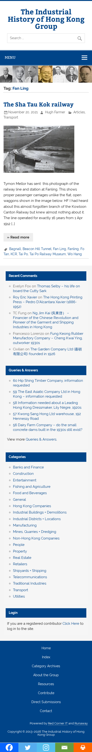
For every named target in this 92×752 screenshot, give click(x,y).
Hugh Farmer (55, 112)
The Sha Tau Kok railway (39, 104)
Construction (23, 474)
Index (46, 657)
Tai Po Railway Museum (47, 254)
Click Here (71, 623)
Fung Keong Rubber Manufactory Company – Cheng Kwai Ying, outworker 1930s (48, 338)
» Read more (18, 237)
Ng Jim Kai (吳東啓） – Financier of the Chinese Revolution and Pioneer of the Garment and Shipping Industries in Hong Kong (45, 320)
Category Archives (46, 666)
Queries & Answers (23, 370)
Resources (46, 684)
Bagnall (15, 249)
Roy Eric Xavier (25, 297)
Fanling (73, 249)
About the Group (46, 675)
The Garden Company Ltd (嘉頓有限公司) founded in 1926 (47, 351)
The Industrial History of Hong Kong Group (46, 19)
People (19, 545)
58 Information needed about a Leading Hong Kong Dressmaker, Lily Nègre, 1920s (47, 405)
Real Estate (22, 558)
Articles (79, 112)
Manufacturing (25, 525)
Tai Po (23, 254)
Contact (46, 711)
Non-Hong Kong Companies (36, 538)
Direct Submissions (46, 702)
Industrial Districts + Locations (37, 519)
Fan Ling (59, 249)
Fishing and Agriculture (31, 486)
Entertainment (24, 480)
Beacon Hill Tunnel (37, 249)
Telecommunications (30, 577)
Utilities (19, 596)
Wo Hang (74, 254)
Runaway (81, 723)
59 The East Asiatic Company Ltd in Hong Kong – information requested (46, 394)
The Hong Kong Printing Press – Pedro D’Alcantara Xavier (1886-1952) (47, 302)
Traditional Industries (29, 583)
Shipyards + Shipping (29, 571)
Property (20, 551)
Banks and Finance (28, 467)
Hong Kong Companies (32, 506)
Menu (10, 57)
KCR (14, 254)
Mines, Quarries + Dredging (34, 532)
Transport (11, 117)
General (19, 499)
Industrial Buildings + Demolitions (40, 512)
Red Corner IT (58, 723)
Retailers (20, 564)
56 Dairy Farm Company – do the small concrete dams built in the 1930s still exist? (47, 427)
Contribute (46, 693)
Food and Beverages (30, 493)
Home (46, 648)
